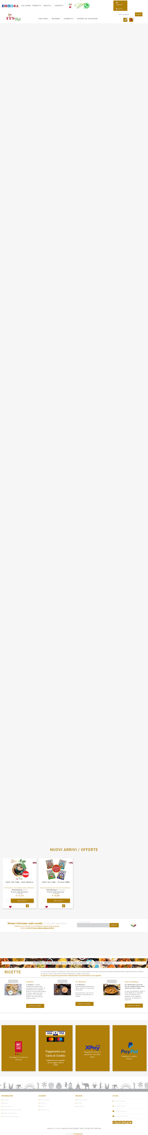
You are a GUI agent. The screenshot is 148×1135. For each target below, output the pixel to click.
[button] (138, 14)
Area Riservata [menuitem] (44, 1110)
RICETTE (47, 6)
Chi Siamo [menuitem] (6, 1100)
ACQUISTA (23, 901)
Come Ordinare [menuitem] (7, 1106)
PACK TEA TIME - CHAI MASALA (19, 882)
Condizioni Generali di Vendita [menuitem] (12, 1110)
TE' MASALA (81, 982)
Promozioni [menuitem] (80, 1106)
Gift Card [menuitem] (43, 1103)
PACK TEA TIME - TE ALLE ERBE (56, 882)
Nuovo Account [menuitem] (45, 1100)
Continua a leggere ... (35, 1006)
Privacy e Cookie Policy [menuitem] (10, 1113)
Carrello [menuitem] (79, 1103)
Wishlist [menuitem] (42, 1106)
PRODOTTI (37, 6)
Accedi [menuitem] (120, 9)
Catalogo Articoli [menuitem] (82, 1100)
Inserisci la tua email (83, 922)
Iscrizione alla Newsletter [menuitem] (10, 1116)
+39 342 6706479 (120, 1101)
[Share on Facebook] (27, 905)
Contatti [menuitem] (5, 1103)
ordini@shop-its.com (121, 1116)
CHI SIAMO (26, 6)
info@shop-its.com (121, 1111)
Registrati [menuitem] (119, 4)
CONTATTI (59, 6)
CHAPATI (30, 982)
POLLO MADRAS (132, 982)
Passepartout (78, 1134)
